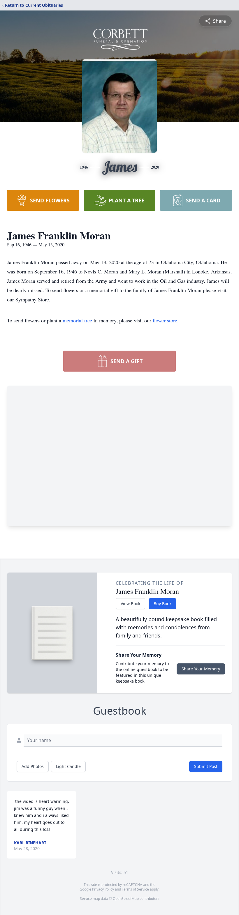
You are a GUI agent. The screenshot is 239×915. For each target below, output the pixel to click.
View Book (130, 603)
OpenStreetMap (126, 898)
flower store (165, 320)
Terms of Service (135, 889)
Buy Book (162, 603)
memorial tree (77, 320)
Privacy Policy (103, 889)
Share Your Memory (201, 669)
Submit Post (205, 766)
